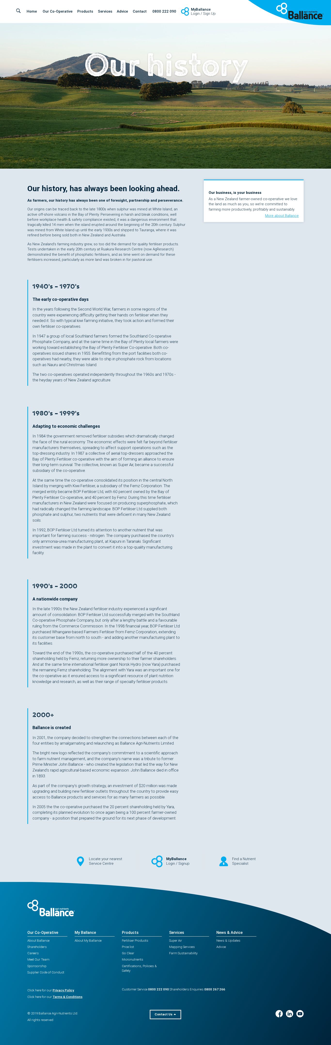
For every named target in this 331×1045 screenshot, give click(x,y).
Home (32, 11)
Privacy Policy (63, 990)
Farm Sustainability (183, 953)
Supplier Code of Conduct (45, 972)
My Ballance (85, 932)
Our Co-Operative (57, 11)
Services (105, 11)
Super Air (175, 940)
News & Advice (229, 932)
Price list (128, 947)
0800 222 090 (164, 11)
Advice (122, 11)
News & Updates (228, 940)
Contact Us (164, 1014)
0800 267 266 (214, 989)
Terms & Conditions (67, 997)
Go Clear (128, 953)
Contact (140, 11)
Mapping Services (182, 947)
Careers (33, 953)
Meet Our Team (38, 959)
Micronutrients (132, 959)
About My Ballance (88, 940)
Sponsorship (37, 966)
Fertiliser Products (135, 940)
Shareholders (37, 947)
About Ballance (38, 940)
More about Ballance (282, 216)
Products (85, 11)
